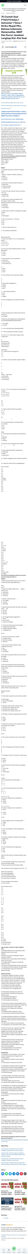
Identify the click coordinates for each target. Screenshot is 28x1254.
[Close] (25, 2)
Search (19, 1252)
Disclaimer (3, 1235)
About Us (24, 1235)
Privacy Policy (10, 1235)
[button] (2, 1173)
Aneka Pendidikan (6, 1238)
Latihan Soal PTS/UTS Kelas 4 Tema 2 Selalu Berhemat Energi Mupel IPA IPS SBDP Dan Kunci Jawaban (14, 114)
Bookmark (24, 1252)
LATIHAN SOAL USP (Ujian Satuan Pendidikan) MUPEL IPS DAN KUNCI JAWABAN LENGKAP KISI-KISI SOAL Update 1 (13, 1154)
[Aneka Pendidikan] (7, 1225)
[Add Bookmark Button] (25, 47)
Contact (4, 1236)
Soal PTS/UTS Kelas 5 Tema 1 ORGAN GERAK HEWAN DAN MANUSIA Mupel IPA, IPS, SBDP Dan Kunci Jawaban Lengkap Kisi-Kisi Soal (13, 122)
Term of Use (18, 1235)
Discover (9, 1252)
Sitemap (6, 1218)
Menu (14, 1252)
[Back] (2, 5)
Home (3, 1252)
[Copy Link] (25, 5)
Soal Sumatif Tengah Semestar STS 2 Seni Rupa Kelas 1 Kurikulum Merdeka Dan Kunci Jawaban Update (7, 1208)
